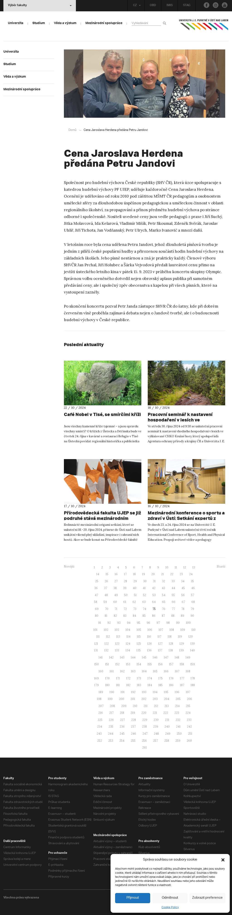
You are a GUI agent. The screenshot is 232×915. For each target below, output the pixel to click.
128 (171, 644)
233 (189, 720)
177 (182, 678)
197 (188, 692)
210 (135, 706)
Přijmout (132, 897)
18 (134, 574)
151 (107, 664)
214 (177, 706)
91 (99, 623)
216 (100, 713)
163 (133, 671)
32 (163, 581)
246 (133, 734)
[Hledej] (165, 23)
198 (99, 699)
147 (166, 657)
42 (153, 588)
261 (144, 747)
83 (124, 616)
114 (128, 637)
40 (134, 588)
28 (125, 581)
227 (122, 720)
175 (160, 678)
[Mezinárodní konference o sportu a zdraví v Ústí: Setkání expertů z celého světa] (186, 481)
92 (109, 623)
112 (108, 637)
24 (191, 574)
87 (163, 616)
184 (149, 685)
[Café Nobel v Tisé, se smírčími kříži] (102, 383)
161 (112, 671)
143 (122, 657)
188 (193, 685)
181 (118, 685)
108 (171, 630)
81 (106, 616)
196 (177, 692)
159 (192, 664)
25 (96, 581)
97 (158, 623)
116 (149, 637)
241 (178, 727)
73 (134, 609)
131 (96, 650)
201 (132, 699)
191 (123, 692)
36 (96, 588)
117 (159, 637)
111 (98, 637)
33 (173, 581)
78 (182, 609)
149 (188, 657)
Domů (72, 130)
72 (125, 609)
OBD (153, 6)
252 (99, 741)
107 (161, 630)
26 (106, 581)
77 (173, 609)
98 (168, 623)
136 (149, 650)
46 (193, 588)
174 (149, 678)
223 (176, 713)
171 (118, 678)
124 (128, 644)
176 (171, 678)
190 (111, 692)
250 (179, 734)
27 (116, 581)
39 (124, 588)
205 (178, 699)
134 (128, 650)
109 (182, 630)
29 (135, 581)
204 (166, 699)
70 (106, 609)
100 (188, 623)
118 (170, 637)
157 (171, 664)
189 (101, 692)
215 (188, 706)
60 (115, 602)
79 (192, 609)
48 (106, 595)
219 (132, 713)
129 (181, 644)
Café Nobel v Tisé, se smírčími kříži (102, 414)
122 (106, 644)
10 (166, 567)
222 (165, 713)
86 (153, 616)
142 (111, 657)
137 (160, 650)
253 (110, 741)
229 (144, 720)
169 (96, 678)
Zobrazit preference (207, 897)
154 (139, 664)
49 (116, 595)
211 (145, 706)
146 (155, 657)
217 (111, 713)
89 (182, 616)
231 (167, 720)
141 (101, 657)
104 (128, 630)
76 (163, 609)
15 (107, 574)
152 (117, 664)
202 (143, 699)
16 (116, 574)
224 (188, 713)
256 (144, 741)
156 (160, 664)
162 (122, 671)
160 (101, 671)
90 (192, 616)
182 (128, 685)
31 (154, 581)
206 (189, 699)
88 (172, 616)
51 (135, 595)
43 (163, 588)
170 (107, 678)
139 (181, 650)
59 (105, 602)
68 (193, 602)
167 (177, 671)
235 (111, 727)
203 (155, 699)
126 (149, 644)
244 (110, 734)
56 (183, 595)
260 (189, 741)
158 (182, 664)
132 (106, 650)
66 (173, 602)
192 (133, 692)
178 (193, 678)
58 (95, 602)
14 (97, 574)
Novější (69, 566)
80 (96, 616)
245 (122, 734)
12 (184, 567)
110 (193, 630)
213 (166, 706)
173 (139, 678)
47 (96, 595)
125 (139, 644)
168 (188, 671)
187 (182, 685)
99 (178, 623)
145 (144, 657)
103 (117, 630)
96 (148, 623)
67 (183, 602)
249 (167, 734)
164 (144, 671)
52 (144, 595)
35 (192, 581)
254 (121, 741)
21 (162, 574)
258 (166, 741)
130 (192, 644)
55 (173, 595)
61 (124, 602)
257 (155, 741)
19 (143, 574)
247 (145, 734)
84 (134, 616)
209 (123, 706)
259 (177, 741)
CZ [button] (135, 6)
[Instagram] (215, 5)
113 (118, 637)
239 (155, 727)
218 (122, 713)
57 (192, 595)
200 (121, 699)
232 (178, 720)
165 (155, 671)
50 (126, 595)
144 (133, 657)
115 (139, 637)
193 (144, 692)
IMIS (170, 6)
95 (138, 623)
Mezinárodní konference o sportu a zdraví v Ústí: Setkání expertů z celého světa (186, 518)
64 (154, 602)
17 (125, 574)
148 (177, 657)
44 (173, 588)
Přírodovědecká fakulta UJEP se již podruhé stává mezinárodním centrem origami (102, 518)
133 (117, 650)
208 (112, 706)
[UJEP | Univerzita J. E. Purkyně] (204, 26)
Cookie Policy (170, 907)
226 (111, 720)
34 (182, 581)
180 (107, 685)
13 (193, 567)
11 (176, 567)
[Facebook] (206, 5)
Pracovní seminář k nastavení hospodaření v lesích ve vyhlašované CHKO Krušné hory (183, 419)
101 (95, 630)
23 (181, 574)
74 (144, 609)
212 (156, 706)
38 (115, 588)
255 (133, 741)
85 (144, 616)
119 (180, 637)
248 (156, 734)
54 (163, 595)
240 (167, 727)
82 (115, 616)
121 (96, 644)
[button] (223, 860)
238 (144, 727)
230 (156, 720)
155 (149, 664)
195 (166, 692)
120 (190, 637)
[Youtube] (224, 5)
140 (192, 650)
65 (163, 602)
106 (149, 630)
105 (139, 630)
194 (155, 692)
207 (101, 706)
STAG (186, 6)
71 (116, 609)
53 (154, 595)
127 (160, 644)
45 (183, 588)
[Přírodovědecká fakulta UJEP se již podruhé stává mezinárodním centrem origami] (102, 481)
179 (96, 685)
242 (189, 727)
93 (119, 623)
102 (106, 630)
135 (138, 650)
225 (100, 720)
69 (97, 609)
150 (96, 664)
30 (145, 581)
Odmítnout (170, 897)
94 (128, 623)
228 (133, 720)
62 (134, 602)
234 (99, 727)
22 (171, 574)
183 (139, 685)
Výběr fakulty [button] (17, 6)
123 (117, 644)
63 (144, 602)
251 (190, 734)
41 (144, 588)
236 (122, 727)
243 (99, 734)
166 (166, 671)
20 (153, 574)
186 (171, 685)
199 (110, 699)
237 (133, 727)
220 (143, 713)
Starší (221, 566)
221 (155, 713)
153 (128, 664)
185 (160, 685)
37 (105, 588)
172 (128, 678)
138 (171, 650)
